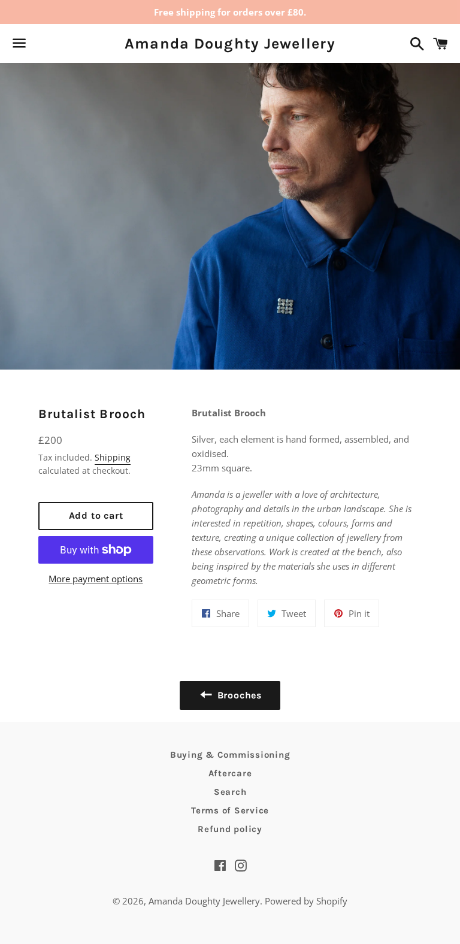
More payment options (96, 579)
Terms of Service (230, 810)
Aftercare (230, 773)
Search (230, 791)
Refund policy (230, 829)
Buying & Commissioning (230, 754)
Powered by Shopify (306, 901)
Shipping (113, 457)
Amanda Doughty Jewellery (230, 43)
